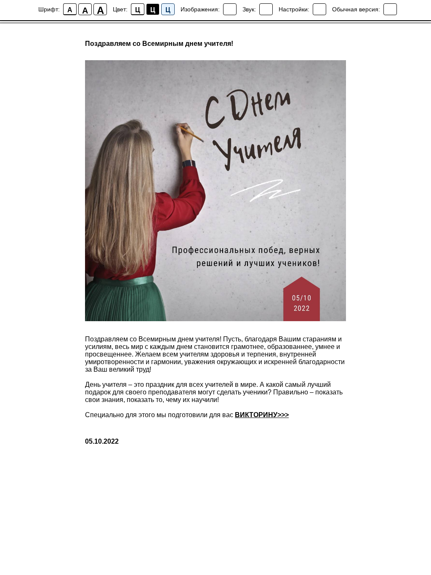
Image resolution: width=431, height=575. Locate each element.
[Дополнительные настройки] (319, 9)
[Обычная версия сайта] (390, 9)
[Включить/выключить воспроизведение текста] (266, 9)
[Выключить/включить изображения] (230, 9)
